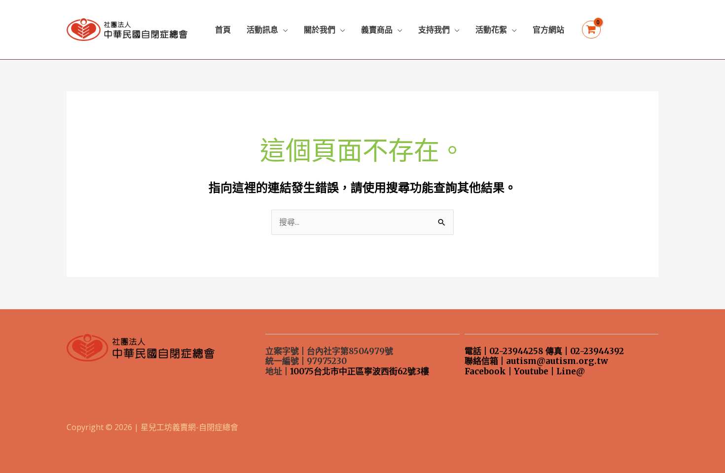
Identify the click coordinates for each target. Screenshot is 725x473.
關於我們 (319, 29)
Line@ (570, 371)
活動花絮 (491, 29)
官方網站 (548, 29)
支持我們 (434, 29)
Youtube (531, 371)
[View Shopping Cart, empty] (591, 30)
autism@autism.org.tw (557, 361)
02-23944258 (516, 351)
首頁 (223, 29)
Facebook (485, 371)
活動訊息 (262, 29)
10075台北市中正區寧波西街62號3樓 (359, 371)
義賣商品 (377, 29)
